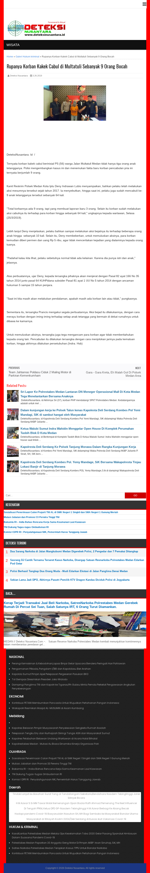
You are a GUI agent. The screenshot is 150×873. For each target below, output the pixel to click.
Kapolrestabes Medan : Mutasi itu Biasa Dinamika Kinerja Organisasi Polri (55, 743)
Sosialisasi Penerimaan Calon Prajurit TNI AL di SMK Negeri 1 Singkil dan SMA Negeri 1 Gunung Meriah (61, 512)
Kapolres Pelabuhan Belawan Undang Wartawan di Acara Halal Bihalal (54, 738)
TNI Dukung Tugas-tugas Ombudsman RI (26, 527)
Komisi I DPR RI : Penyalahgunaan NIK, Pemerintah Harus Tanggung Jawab (45, 532)
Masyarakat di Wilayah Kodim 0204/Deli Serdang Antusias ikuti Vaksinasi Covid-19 (76, 819)
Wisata (13, 45)
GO (135, 495)
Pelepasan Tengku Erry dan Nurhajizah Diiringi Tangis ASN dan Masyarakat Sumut (61, 733)
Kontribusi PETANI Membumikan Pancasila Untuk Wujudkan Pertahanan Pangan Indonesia (66, 703)
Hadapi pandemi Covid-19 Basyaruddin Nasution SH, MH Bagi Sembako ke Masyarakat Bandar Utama (76, 813)
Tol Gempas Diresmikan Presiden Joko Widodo (39, 679)
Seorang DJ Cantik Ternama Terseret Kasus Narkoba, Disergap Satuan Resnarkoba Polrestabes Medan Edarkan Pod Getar (77, 562)
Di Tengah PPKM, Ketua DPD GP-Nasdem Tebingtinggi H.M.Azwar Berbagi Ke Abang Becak (76, 808)
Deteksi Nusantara (75, 868)
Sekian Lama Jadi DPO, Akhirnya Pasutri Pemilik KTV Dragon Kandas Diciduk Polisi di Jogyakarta (69, 579)
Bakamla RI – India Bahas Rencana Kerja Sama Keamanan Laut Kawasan (45, 522)
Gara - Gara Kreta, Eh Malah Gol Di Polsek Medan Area (113, 374)
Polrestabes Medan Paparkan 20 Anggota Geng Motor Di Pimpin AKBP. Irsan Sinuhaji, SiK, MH (66, 842)
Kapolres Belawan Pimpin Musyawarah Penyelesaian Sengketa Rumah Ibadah (59, 728)
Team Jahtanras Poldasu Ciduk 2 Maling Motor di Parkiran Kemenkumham (40, 373)
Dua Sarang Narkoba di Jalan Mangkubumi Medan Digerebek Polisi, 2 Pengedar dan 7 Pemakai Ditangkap (74, 551)
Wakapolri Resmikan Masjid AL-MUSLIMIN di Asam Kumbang (48, 708)
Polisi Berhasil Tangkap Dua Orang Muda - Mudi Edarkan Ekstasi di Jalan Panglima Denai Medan (69, 571)
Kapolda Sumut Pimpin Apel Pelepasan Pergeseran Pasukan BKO (50, 674)
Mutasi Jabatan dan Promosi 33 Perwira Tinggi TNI (31, 517)
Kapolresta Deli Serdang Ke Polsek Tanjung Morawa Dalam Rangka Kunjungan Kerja (78, 446)
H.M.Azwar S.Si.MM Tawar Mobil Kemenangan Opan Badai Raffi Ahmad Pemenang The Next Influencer (76, 803)
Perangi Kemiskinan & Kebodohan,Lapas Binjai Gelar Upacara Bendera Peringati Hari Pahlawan (68, 663)
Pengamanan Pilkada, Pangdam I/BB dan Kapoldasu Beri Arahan (51, 668)
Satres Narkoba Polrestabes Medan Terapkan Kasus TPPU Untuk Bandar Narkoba (59, 848)
